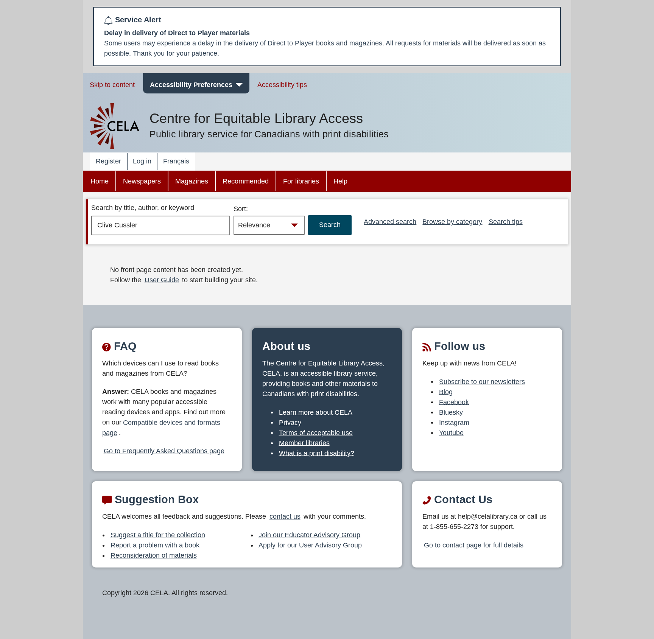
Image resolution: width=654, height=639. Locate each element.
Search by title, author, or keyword (142, 207)
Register (108, 161)
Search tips (506, 221)
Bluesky (451, 412)
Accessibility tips (282, 85)
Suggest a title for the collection (158, 535)
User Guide (162, 280)
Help (340, 181)
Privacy (290, 422)
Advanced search (390, 221)
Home (99, 181)
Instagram (454, 422)
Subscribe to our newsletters (482, 381)
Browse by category (452, 221)
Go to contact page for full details (473, 545)
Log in (142, 161)
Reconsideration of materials (154, 555)
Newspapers (142, 181)
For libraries (301, 181)
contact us (285, 516)
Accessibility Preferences (191, 85)
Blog (446, 391)
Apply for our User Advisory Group (310, 545)
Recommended (246, 181)
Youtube (451, 432)
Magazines (191, 181)
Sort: (241, 209)
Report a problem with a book (155, 545)
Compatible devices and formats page (161, 427)
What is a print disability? (316, 453)
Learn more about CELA (315, 412)
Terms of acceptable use (316, 432)
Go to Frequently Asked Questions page (164, 451)
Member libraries (304, 442)
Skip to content (112, 85)
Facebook (454, 402)
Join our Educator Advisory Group (309, 535)
